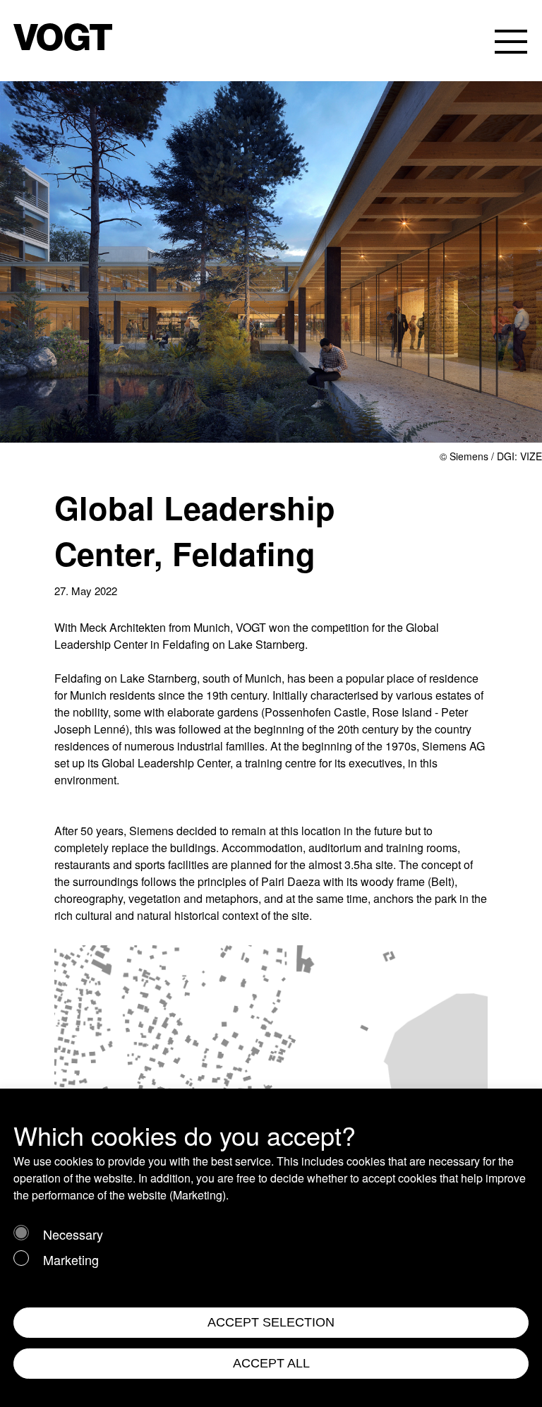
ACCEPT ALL (271, 1363)
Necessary (73, 1234)
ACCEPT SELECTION (271, 1322)
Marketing (71, 1259)
